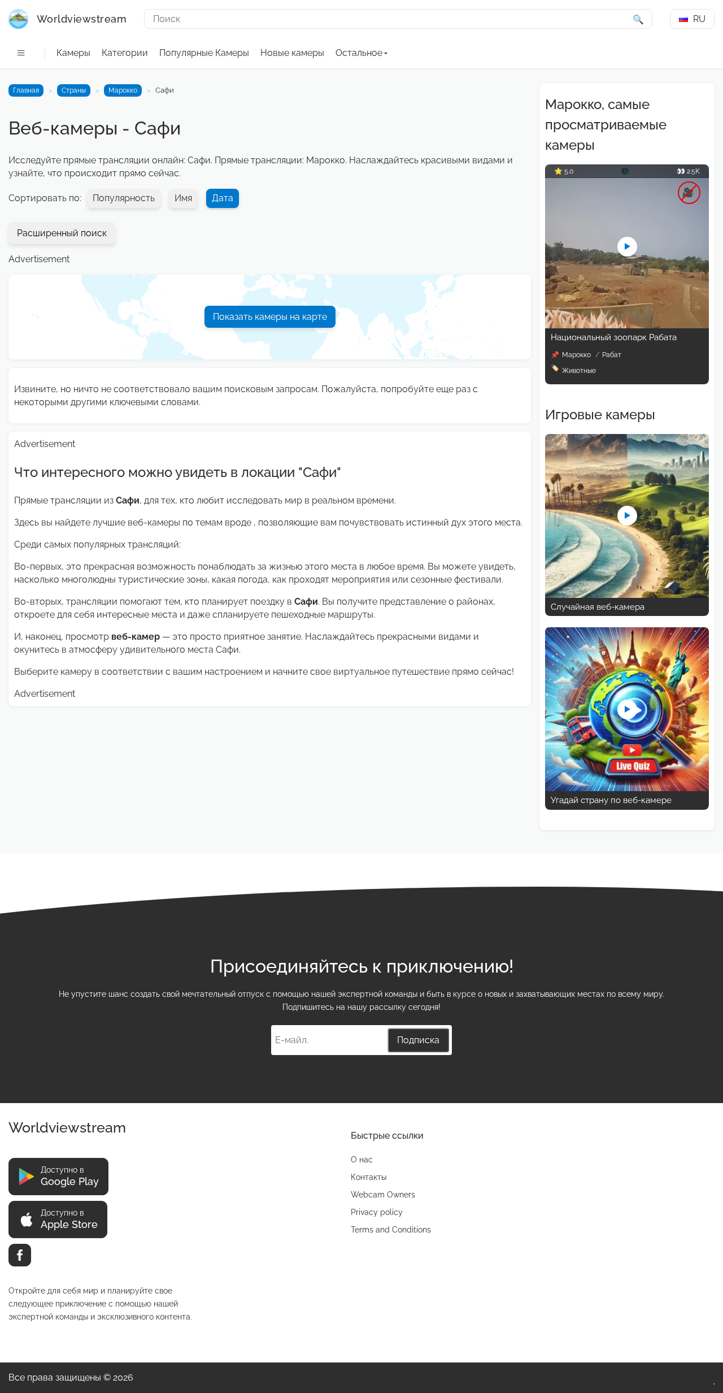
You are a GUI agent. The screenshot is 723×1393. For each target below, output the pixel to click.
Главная (26, 90)
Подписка (418, 1040)
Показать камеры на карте (270, 316)
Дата (222, 198)
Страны (74, 90)
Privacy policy (377, 1212)
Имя (183, 198)
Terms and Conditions (391, 1229)
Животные (579, 371)
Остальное (359, 52)
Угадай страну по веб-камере (611, 800)
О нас (362, 1159)
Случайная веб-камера (597, 607)
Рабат (611, 355)
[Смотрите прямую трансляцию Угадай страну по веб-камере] (627, 788)
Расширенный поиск (62, 233)
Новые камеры (292, 52)
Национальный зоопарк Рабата (614, 337)
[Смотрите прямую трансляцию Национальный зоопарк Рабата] (627, 325)
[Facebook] (19, 1255)
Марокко (122, 90)
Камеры (73, 52)
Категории (125, 52)
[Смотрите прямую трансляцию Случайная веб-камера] (627, 594)
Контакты (368, 1177)
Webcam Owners (383, 1194)
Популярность (124, 198)
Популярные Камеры (204, 52)
